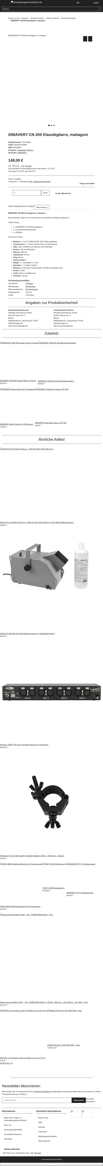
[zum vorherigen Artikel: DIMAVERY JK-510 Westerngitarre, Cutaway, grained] (10, 25)
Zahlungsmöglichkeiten (13, 1130)
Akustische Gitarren (25, 150)
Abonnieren (79, 1100)
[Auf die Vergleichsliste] (85, 39)
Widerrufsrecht (44, 1141)
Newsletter (8, 1139)
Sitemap (41, 1127)
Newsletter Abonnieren (90, 1100)
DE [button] (78, 3)
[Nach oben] (51, 1164)
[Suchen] (100, 9)
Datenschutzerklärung (43, 1092)
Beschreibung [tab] (41, 207)
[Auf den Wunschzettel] (90, 39)
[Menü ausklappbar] (5, 3)
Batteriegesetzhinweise (47, 1136)
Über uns (7, 1125)
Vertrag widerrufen (12, 1149)
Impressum (42, 1132)
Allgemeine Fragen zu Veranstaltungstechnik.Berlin (15, 1119)
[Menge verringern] (10, 192)
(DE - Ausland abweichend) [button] (39, 182)
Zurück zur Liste (14, 18)
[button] (85, 2)
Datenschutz (43, 1118)
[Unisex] (29, 283)
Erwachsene (30, 286)
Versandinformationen (12, 1134)
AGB (40, 1122)
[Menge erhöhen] (43, 198)
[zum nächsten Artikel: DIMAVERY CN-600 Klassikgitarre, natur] (15, 25)
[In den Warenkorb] (10, 32)
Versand (28, 166)
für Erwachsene (32, 289)
